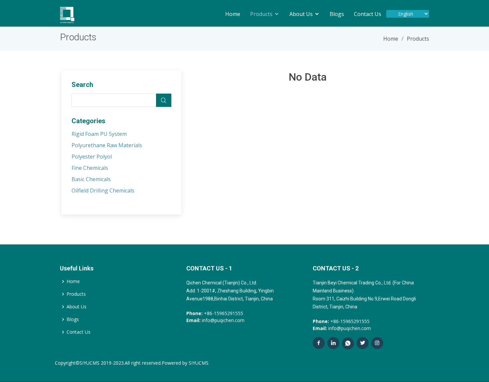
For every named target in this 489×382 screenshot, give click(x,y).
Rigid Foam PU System (99, 134)
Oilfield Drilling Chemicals (103, 190)
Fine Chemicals (90, 168)
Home (232, 14)
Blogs (337, 14)
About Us (301, 14)
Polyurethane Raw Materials (107, 145)
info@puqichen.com (215, 320)
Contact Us (367, 14)
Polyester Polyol (92, 156)
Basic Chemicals (91, 179)
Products (261, 14)
